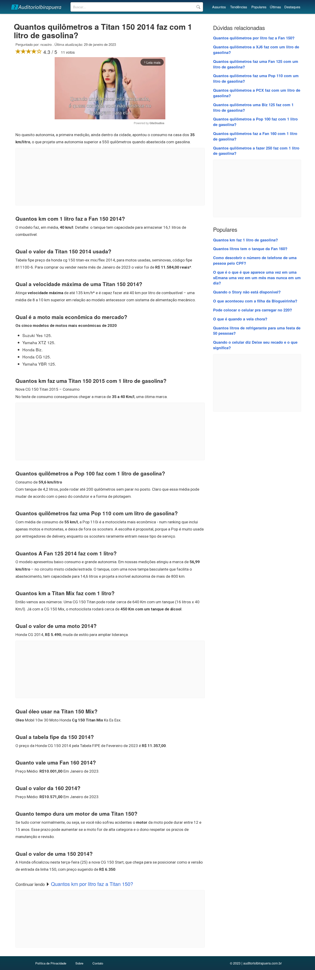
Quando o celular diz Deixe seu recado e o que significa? (255, 344)
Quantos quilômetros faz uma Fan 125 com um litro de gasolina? (255, 64)
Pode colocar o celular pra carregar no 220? (252, 310)
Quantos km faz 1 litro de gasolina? (245, 240)
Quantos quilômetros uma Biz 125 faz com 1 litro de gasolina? (253, 107)
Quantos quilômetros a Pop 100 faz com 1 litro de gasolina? (255, 121)
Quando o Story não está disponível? (247, 292)
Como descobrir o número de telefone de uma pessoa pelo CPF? (255, 260)
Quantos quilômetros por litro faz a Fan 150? (253, 38)
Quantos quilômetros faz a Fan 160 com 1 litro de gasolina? (255, 136)
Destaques (292, 6)
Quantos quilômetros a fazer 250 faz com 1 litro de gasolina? (256, 150)
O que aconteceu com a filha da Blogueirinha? (255, 301)
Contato (97, 963)
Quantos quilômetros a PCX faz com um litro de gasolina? (256, 92)
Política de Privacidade (50, 963)
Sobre (79, 963)
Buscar (198, 7)
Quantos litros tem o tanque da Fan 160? (250, 248)
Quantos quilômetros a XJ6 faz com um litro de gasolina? (256, 49)
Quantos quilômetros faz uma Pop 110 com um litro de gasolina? (256, 78)
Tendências (238, 6)
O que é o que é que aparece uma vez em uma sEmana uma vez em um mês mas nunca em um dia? (257, 277)
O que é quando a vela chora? (240, 319)
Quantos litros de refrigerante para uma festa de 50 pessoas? (256, 330)
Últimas (275, 6)
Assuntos (219, 6)
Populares (258, 6)
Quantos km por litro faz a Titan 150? (92, 883)
